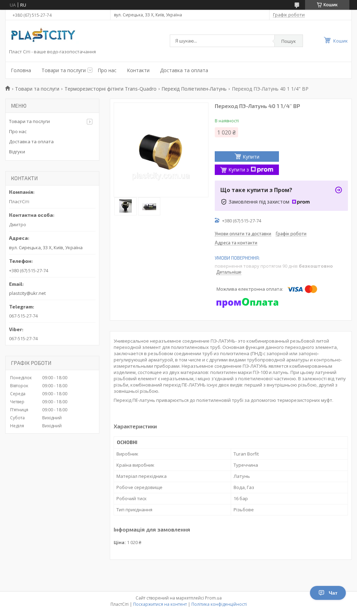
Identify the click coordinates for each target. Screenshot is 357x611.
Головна (21, 70)
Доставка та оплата (184, 70)
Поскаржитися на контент (160, 604)
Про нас (107, 70)
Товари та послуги (63, 70)
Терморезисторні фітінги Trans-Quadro (110, 89)
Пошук (288, 41)
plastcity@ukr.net (27, 293)
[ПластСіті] (44, 36)
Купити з (238, 169)
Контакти (138, 70)
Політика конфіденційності (219, 604)
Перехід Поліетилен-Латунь (194, 89)
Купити (251, 156)
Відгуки (17, 151)
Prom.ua (213, 598)
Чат (333, 593)
